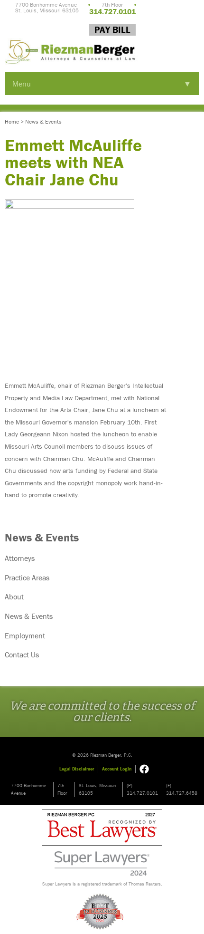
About (14, 596)
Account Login (116, 769)
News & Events (43, 121)
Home (12, 121)
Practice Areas (27, 577)
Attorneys (20, 558)
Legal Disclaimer (76, 769)
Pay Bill (112, 29)
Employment (25, 635)
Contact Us (22, 654)
